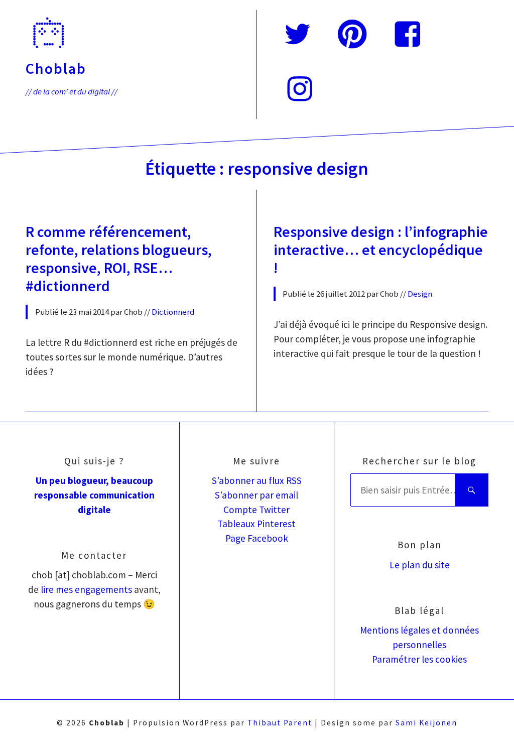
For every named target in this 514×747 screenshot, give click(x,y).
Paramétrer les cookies (419, 659)
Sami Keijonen (426, 722)
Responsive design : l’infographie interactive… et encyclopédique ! (381, 249)
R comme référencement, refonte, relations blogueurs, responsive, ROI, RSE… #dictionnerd (119, 258)
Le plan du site (420, 565)
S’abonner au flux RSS (257, 480)
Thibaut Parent (279, 722)
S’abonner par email (256, 495)
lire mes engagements (86, 589)
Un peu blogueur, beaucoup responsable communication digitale (94, 495)
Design (420, 293)
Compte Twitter (256, 510)
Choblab (56, 68)
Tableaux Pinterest (256, 524)
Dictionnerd (173, 311)
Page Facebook (256, 538)
